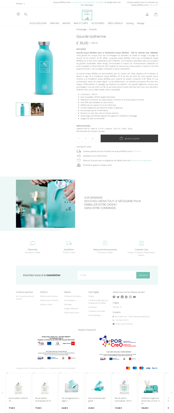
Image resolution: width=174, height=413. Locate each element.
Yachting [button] (130, 23)
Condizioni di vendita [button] (97, 311)
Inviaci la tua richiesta (124, 324)
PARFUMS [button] (54, 23)
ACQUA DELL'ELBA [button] (38, 23)
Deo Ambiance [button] (70, 300)
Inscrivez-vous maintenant (141, 160)
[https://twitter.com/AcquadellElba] (118, 297)
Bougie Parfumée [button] (71, 308)
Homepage (81, 29)
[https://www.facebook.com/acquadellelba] (114, 297)
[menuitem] (130, 23)
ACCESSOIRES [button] (97, 23)
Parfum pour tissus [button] (71, 312)
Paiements (32, 249)
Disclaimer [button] (93, 307)
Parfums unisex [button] (46, 304)
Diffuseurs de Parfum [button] (72, 296)
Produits (93, 29)
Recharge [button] (68, 304)
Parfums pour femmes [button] (49, 296)
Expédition (69, 249)
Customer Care (141, 249)
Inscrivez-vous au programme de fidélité (88, 2)
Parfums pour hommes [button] (49, 300)
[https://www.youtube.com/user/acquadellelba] (134, 297)
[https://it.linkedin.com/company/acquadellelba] (122, 297)
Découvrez (154, 5)
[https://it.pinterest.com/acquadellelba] (126, 297)
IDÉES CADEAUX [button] (115, 23)
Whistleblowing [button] (94, 315)
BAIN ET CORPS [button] (81, 23)
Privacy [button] (91, 296)
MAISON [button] (66, 23)
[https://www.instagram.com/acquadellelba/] (130, 297)
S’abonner (143, 275)
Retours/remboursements (105, 249)
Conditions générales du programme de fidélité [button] (98, 301)
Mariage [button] (140, 23)
